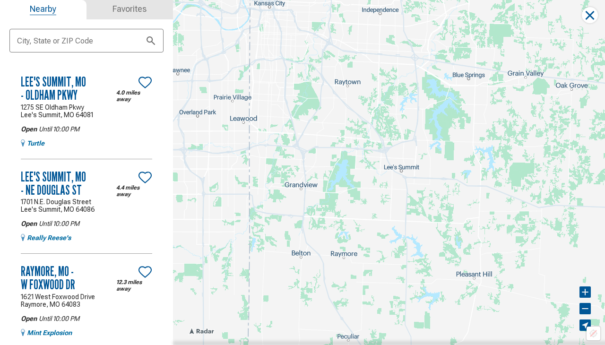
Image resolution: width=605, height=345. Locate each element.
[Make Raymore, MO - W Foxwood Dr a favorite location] (145, 272)
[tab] (43, 9)
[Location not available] (593, 333)
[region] (389, 172)
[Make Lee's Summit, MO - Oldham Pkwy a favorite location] (145, 82)
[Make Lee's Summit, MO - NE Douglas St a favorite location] (145, 177)
